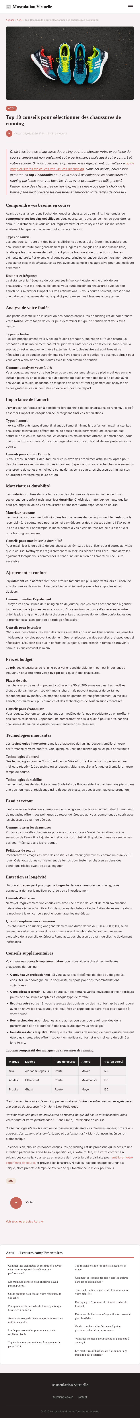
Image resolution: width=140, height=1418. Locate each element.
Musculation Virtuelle (29, 6)
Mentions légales (63, 1396)
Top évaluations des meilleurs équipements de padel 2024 (34, 1344)
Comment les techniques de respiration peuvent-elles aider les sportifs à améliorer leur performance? (35, 1269)
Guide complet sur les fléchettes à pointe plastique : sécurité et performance (98, 1328)
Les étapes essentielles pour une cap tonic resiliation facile (32, 1332)
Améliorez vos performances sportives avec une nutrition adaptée (35, 1319)
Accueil (10, 19)
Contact (82, 1396)
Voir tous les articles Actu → (25, 1221)
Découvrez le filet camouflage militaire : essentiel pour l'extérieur (103, 1316)
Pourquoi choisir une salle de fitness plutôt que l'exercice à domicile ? (34, 1307)
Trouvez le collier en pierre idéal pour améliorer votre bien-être (102, 1291)
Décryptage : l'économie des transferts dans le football (101, 1303)
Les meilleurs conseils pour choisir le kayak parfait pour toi (33, 1283)
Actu (19, 19)
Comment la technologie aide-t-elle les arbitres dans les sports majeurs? (101, 1279)
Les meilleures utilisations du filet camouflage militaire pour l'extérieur (101, 1352)
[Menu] (130, 7)
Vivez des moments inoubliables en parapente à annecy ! (102, 1340)
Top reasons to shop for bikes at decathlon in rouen (100, 1267)
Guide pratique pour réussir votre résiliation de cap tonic (34, 1295)
